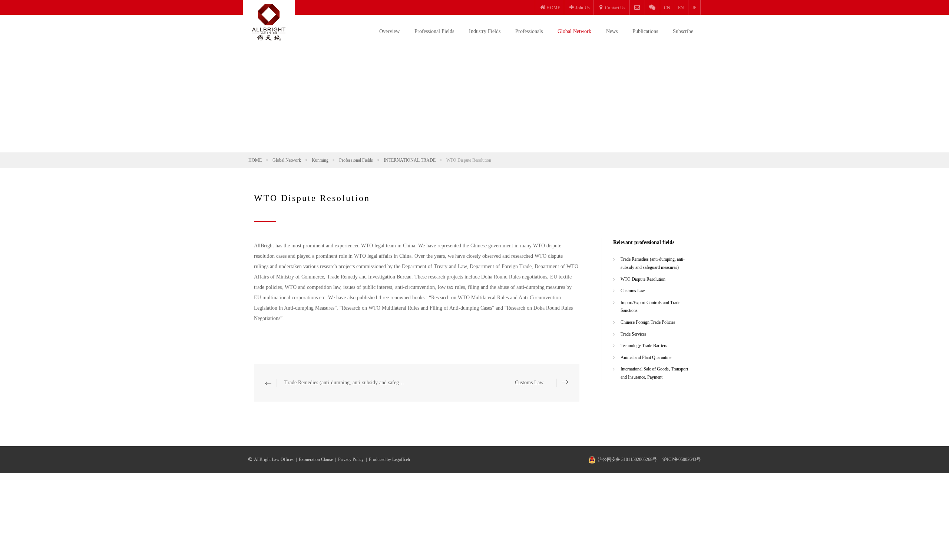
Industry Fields (484, 31)
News (612, 31)
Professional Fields (434, 31)
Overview (389, 31)
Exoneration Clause (316, 459)
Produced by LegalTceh (389, 459)
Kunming (320, 160)
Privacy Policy (351, 459)
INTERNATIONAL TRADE (410, 160)
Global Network (574, 31)
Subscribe (683, 31)
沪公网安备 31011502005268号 (627, 459)
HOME (255, 160)
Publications (645, 31)
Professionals (529, 31)
